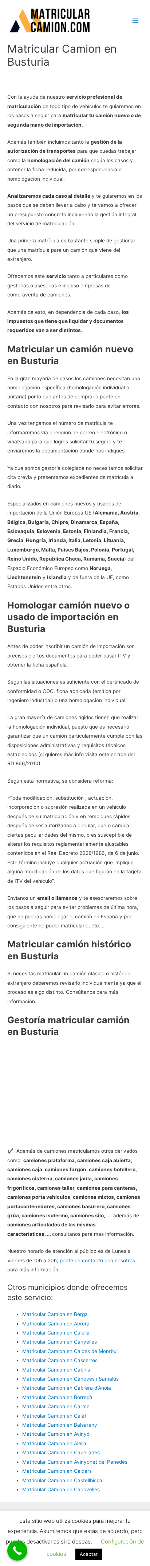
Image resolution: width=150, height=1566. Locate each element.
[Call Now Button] (17, 1551)
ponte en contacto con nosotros (97, 1260)
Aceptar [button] (89, 1554)
